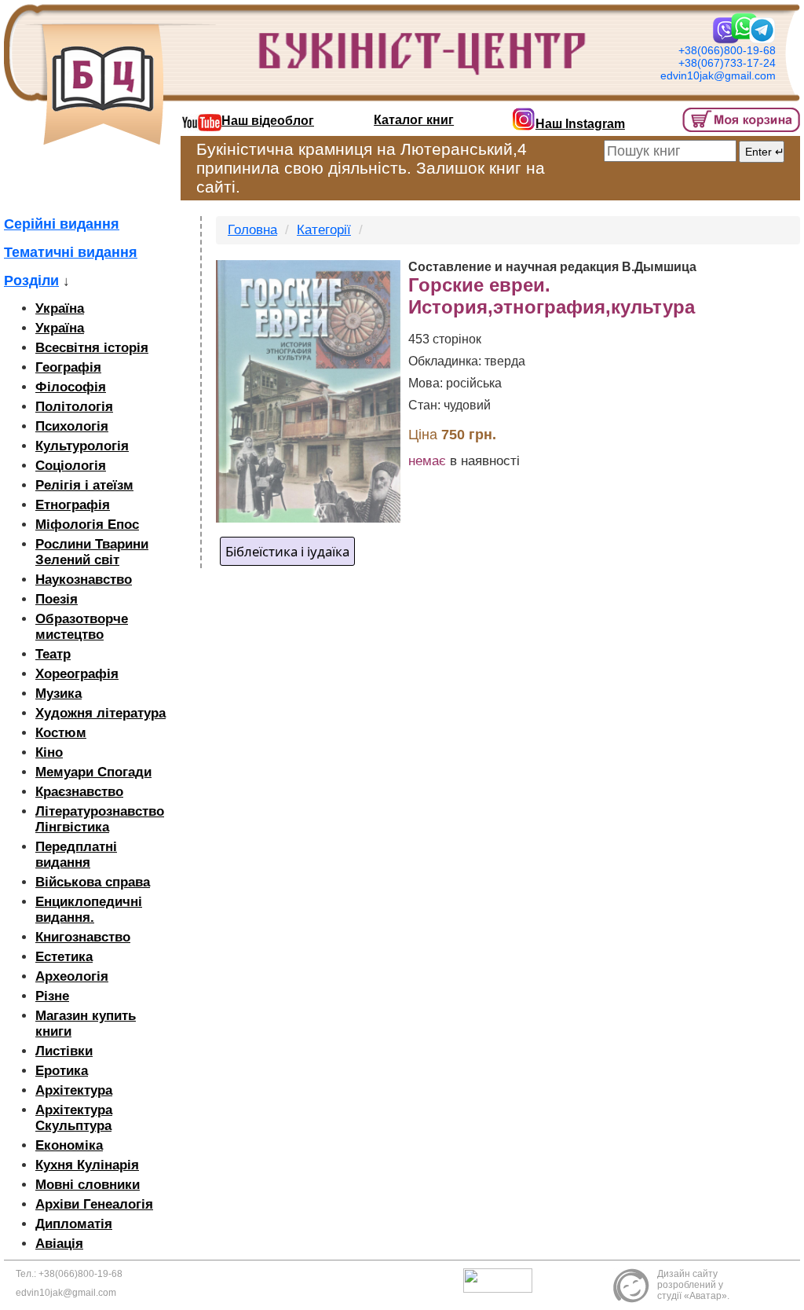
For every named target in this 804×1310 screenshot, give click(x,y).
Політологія (74, 406)
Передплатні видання (76, 854)
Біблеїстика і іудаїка (287, 551)
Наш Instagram (580, 123)
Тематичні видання (70, 252)
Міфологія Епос (87, 524)
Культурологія (82, 446)
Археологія (71, 976)
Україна (59, 308)
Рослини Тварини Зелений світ (91, 552)
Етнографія (72, 504)
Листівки (64, 1051)
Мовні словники (87, 1184)
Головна (252, 229)
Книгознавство (82, 937)
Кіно (49, 752)
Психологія (71, 426)
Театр (53, 654)
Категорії (324, 229)
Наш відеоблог (267, 120)
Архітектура (73, 1090)
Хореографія (77, 673)
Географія (68, 367)
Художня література (100, 713)
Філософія (70, 387)
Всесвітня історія (91, 347)
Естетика (64, 956)
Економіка (69, 1145)
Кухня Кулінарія (87, 1165)
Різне (52, 996)
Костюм (60, 732)
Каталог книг (414, 120)
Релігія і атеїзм (84, 485)
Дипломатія (73, 1223)
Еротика (61, 1070)
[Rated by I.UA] (501, 1280)
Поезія (56, 599)
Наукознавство (83, 579)
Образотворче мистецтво (81, 626)
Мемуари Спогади (93, 772)
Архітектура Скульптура (73, 1118)
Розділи (31, 280)
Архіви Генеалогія (94, 1204)
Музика (58, 693)
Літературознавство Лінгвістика (99, 819)
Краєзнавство (79, 791)
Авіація (59, 1243)
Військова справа (92, 882)
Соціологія (70, 465)
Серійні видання (61, 224)
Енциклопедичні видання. (88, 909)
